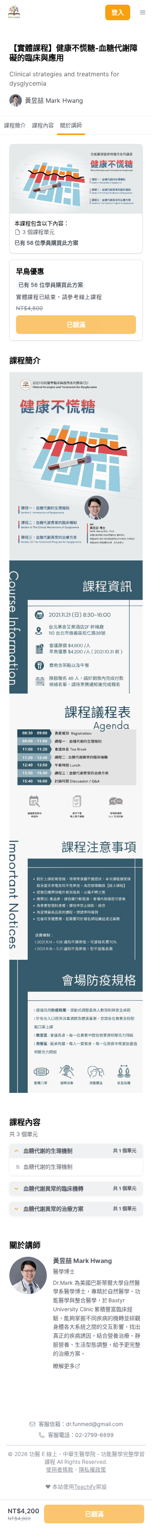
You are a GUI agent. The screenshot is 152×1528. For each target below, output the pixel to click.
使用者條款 (59, 1469)
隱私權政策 (92, 1469)
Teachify (85, 1486)
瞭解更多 (64, 1366)
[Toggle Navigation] (142, 12)
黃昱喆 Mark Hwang (82, 1261)
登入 (117, 12)
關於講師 (71, 125)
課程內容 (43, 125)
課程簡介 (15, 125)
